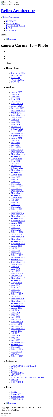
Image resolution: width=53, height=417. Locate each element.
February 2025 (17, 129)
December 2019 (17, 237)
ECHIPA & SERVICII (15, 26)
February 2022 (17, 186)
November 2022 (18, 170)
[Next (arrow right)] (5, 415)
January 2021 (16, 211)
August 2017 (16, 283)
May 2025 (15, 124)
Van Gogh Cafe (17, 80)
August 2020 (16, 223)
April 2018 (15, 271)
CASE (14, 370)
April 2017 (15, 289)
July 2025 (15, 120)
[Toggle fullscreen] (7, 413)
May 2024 (15, 143)
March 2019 (16, 253)
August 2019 (16, 246)
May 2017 (15, 287)
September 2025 (18, 115)
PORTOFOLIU (17, 382)
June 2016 (15, 312)
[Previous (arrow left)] (2, 415)
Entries (16, 394)
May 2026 (15, 99)
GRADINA (16, 375)
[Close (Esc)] (2, 413)
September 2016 (18, 306)
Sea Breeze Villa (18, 73)
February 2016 (17, 322)
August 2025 (16, 117)
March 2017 (16, 292)
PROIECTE (11, 21)
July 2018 (15, 267)
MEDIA (14, 380)
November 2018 (18, 257)
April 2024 (15, 145)
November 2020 (18, 216)
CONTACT (11, 30)
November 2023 (18, 154)
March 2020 (16, 230)
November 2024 (18, 133)
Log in (14, 392)
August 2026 (16, 92)
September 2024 (18, 136)
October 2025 (17, 113)
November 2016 (18, 301)
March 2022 (16, 184)
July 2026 (15, 94)
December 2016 (17, 299)
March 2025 (16, 126)
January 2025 (16, 131)
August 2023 (16, 159)
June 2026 (15, 97)
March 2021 (16, 207)
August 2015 (16, 331)
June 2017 (15, 285)
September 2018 (18, 262)
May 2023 (15, 161)
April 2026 (15, 101)
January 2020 (16, 234)
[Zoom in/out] (10, 413)
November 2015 (18, 328)
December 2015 (17, 326)
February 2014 (17, 349)
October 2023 (17, 156)
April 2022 (15, 182)
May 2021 (15, 202)
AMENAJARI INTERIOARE (24, 366)
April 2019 (15, 250)
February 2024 (17, 149)
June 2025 (15, 122)
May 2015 (15, 338)
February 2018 (17, 273)
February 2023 (17, 168)
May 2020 (15, 225)
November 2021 (18, 193)
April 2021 (15, 205)
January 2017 (16, 296)
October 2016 (17, 303)
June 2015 (15, 335)
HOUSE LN (16, 75)
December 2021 (17, 191)
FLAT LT (15, 82)
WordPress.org (17, 399)
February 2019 (17, 255)
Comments (17, 396)
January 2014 (16, 351)
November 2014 (18, 342)
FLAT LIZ (15, 78)
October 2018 (17, 260)
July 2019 (15, 248)
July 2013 (15, 354)
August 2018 (16, 264)
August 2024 (16, 138)
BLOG (9, 28)
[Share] (5, 413)
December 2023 (17, 152)
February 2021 (17, 209)
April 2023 (15, 163)
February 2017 (17, 294)
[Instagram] (11, 39)
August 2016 (16, 308)
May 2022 (15, 179)
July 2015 (15, 333)
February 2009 (17, 356)
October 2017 (17, 280)
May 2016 (15, 315)
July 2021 (15, 200)
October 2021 (17, 195)
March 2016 (16, 319)
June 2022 (15, 177)
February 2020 (17, 232)
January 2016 (16, 324)
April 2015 (15, 340)
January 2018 (16, 276)
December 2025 (17, 108)
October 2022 (17, 172)
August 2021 (16, 198)
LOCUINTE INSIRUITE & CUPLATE (27, 377)
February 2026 (17, 104)
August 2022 (16, 175)
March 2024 (16, 147)
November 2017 (18, 278)
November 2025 (18, 110)
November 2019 (18, 239)
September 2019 (18, 244)
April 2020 (15, 227)
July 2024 (15, 140)
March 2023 (16, 166)
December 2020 (17, 214)
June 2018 (15, 269)
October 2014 (17, 345)
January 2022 (16, 188)
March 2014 (16, 347)
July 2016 (15, 310)
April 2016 (15, 317)
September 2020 (18, 221)
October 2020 (17, 218)
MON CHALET (13, 23)
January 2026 (16, 106)
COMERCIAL (17, 373)
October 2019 (17, 241)
